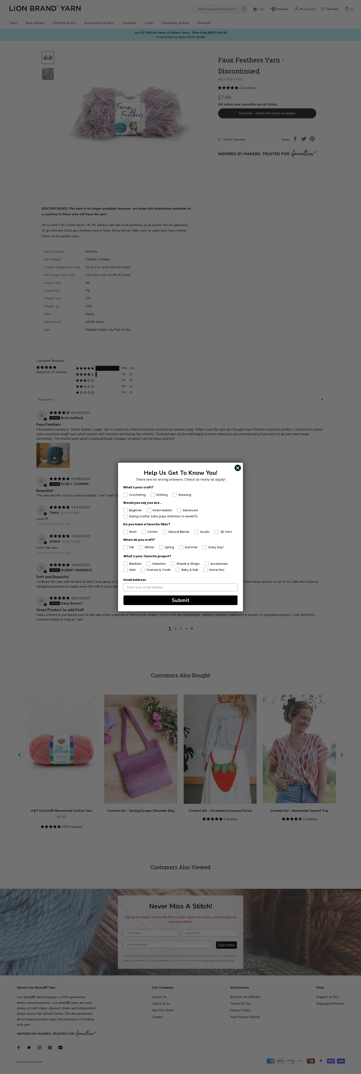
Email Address (134, 580)
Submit (180, 600)
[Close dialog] (237, 468)
